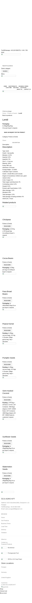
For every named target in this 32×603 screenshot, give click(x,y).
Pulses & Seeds (12, 113)
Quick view (4, 216)
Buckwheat (11, 547)
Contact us (4, 542)
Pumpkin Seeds (8, 358)
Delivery (3, 529)
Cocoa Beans (7, 258)
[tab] (16, 142)
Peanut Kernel (8, 324)
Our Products (5, 520)
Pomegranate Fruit (13, 553)
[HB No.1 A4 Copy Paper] (4, 560)
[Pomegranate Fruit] (4, 554)
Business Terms (6, 523)
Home (4, 113)
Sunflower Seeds (9, 437)
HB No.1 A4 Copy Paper (15, 559)
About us (3, 539)
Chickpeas (6, 220)
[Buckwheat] (4, 548)
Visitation (4, 532)
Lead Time (4, 526)
